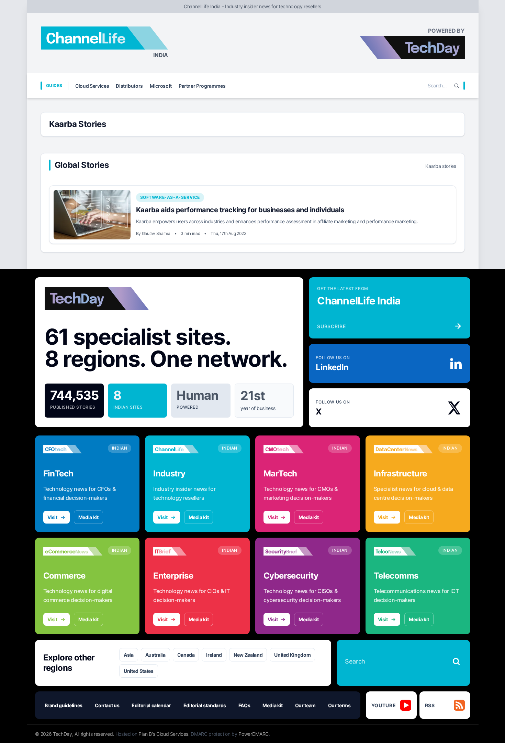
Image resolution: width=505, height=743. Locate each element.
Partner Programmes (202, 86)
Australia (155, 655)
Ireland (214, 655)
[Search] (456, 86)
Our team (305, 705)
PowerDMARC (253, 734)
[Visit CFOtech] (72, 449)
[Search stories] (456, 661)
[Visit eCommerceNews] (72, 551)
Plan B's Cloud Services (163, 734)
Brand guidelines (63, 705)
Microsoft (161, 86)
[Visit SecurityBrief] (293, 551)
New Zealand (248, 655)
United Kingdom (292, 655)
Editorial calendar (151, 705)
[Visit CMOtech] (293, 449)
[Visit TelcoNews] (403, 551)
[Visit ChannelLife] (182, 449)
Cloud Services (92, 86)
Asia (129, 655)
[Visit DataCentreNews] (403, 449)
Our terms (339, 705)
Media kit (88, 517)
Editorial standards (204, 705)
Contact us (107, 705)
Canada (186, 655)
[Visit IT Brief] (182, 551)
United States (138, 671)
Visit (52, 517)
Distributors (129, 86)
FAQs (244, 705)
